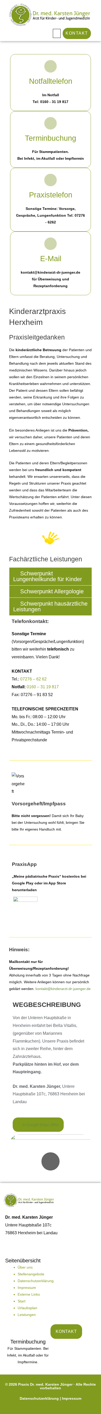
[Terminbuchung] (50, 123)
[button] (57, 33)
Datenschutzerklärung (36, 1281)
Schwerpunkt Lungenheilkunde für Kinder (47, 576)
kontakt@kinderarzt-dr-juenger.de (63, 989)
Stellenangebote (31, 1274)
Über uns (25, 1267)
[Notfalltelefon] (50, 66)
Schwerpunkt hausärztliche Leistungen (50, 606)
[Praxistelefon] (50, 180)
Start (21, 1301)
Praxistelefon (50, 195)
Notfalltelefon (50, 81)
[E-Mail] (50, 243)
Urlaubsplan (27, 1308)
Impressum (27, 1288)
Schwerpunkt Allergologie (52, 591)
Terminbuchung (50, 138)
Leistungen (27, 1315)
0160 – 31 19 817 (43, 687)
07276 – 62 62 (33, 679)
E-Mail (50, 258)
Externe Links (29, 1294)
